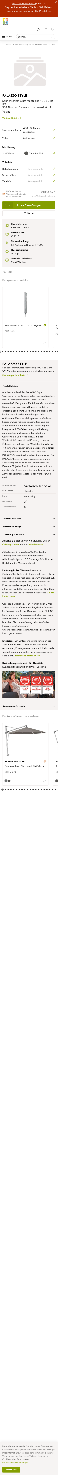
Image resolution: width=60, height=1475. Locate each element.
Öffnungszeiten (10, 542)
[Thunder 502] (9, 779)
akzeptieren (11, 1469)
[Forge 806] (6, 779)
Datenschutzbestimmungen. (15, 1462)
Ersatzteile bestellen (26, 653)
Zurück (7, 44)
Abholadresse (35, 542)
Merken (30, 211)
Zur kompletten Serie (14, 373)
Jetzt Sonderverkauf (24, 3)
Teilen (9, 269)
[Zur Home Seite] (5, 21)
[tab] (28, 384)
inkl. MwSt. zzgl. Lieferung (43, 194)
